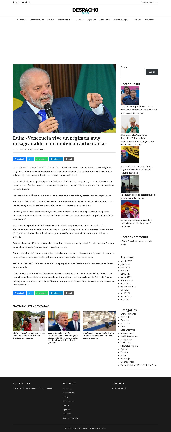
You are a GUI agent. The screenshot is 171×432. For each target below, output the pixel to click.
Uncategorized (127, 361)
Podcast (79, 20)
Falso (123, 326)
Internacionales (37, 20)
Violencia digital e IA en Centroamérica (138, 365)
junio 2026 (125, 267)
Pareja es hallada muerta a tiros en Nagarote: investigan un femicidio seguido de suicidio (137, 169)
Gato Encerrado (128, 329)
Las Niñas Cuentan (129, 336)
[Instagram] (19, 2)
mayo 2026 (126, 270)
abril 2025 (125, 293)
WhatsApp (42, 159)
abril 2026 (125, 273)
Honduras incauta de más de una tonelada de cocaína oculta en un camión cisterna (98, 335)
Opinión (138, 20)
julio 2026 (125, 264)
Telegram (57, 159)
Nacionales (21, 20)
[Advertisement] (85, 41)
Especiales (91, 20)
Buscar (124, 67)
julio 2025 (125, 289)
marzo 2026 (126, 277)
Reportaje (125, 358)
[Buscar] (29, 2)
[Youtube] (23, 2)
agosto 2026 (126, 261)
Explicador (149, 20)
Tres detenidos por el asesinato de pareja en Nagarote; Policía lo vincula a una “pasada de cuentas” (139, 109)
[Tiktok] (26, 2)
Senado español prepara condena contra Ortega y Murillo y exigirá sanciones (136, 223)
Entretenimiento (65, 20)
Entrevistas (105, 20)
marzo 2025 (126, 296)
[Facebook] (13, 2)
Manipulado (126, 339)
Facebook (20, 159)
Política (51, 20)
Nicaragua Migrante (122, 20)
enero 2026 (126, 283)
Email (70, 159)
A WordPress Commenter (132, 241)
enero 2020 (126, 299)
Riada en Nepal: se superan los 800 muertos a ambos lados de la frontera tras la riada (29, 335)
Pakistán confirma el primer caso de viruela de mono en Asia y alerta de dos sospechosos (64, 195)
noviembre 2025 (128, 286)
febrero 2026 (127, 280)
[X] (16, 2)
